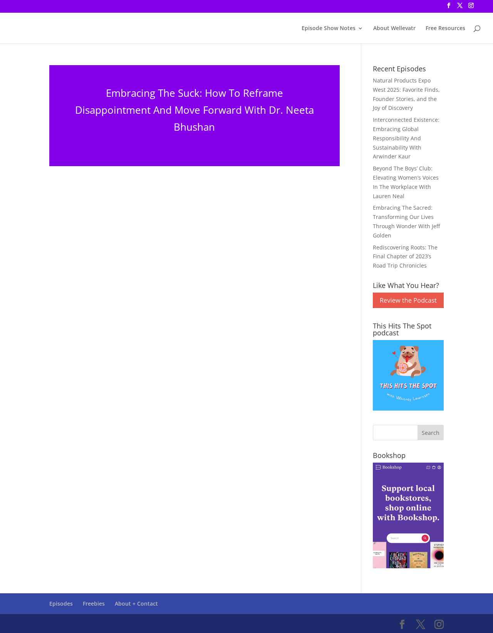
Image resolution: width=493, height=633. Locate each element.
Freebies (94, 603)
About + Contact (136, 603)
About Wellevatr (394, 28)
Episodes (61, 603)
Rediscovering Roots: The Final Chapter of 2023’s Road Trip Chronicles (405, 256)
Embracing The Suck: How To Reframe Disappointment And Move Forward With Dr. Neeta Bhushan (194, 110)
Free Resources (445, 28)
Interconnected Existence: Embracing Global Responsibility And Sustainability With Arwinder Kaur (406, 138)
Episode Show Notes (328, 28)
